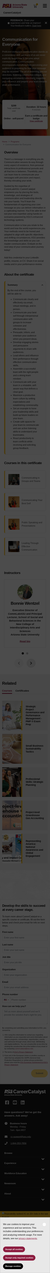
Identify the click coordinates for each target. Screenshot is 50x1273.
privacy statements (28, 1238)
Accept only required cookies (19, 1258)
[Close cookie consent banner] (44, 1224)
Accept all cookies (14, 1249)
